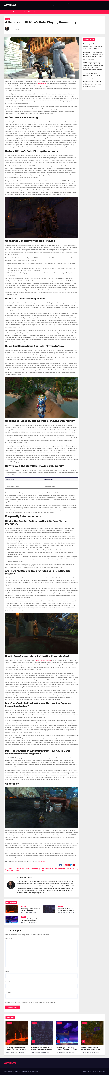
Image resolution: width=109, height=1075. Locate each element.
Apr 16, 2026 (86, 1052)
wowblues (10, 5)
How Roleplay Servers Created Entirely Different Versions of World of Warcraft (92, 84)
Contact (22, 12)
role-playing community (43, 660)
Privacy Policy (32, 12)
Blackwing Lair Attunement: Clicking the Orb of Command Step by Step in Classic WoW (92, 46)
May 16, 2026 (24, 922)
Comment (9, 938)
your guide (42, 861)
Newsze (27, 1071)
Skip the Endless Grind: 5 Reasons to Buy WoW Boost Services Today (91, 76)
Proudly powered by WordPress (12, 1071)
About (14, 12)
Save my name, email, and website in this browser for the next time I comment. (31, 1002)
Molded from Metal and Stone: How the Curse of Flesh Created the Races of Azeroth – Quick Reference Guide (42, 1050)
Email (7, 982)
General (7, 19)
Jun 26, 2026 (62, 912)
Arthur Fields (17, 28)
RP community (38, 342)
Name (7, 972)
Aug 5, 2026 (24, 912)
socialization (42, 84)
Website (8, 992)
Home (7, 12)
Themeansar (34, 1071)
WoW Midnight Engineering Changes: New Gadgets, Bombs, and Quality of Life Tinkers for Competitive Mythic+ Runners (67, 1050)
